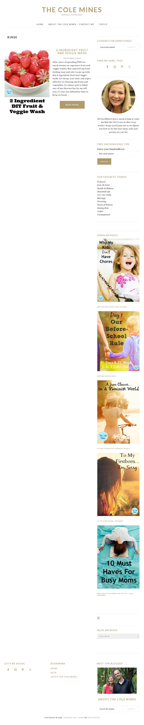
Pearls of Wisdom (105, 205)
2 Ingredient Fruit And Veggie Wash (72, 52)
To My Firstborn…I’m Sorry (110, 521)
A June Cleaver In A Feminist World (113, 448)
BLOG (54, 673)
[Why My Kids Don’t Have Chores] (118, 271)
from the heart (103, 185)
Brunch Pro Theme (74, 717)
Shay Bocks (94, 717)
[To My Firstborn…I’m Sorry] (118, 485)
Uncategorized (103, 214)
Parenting (101, 201)
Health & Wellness (105, 188)
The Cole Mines (72, 10)
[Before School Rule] (118, 341)
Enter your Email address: (111, 149)
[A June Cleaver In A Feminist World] (118, 412)
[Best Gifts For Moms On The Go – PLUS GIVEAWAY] (118, 557)
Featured (101, 182)
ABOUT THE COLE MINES (64, 677)
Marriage (101, 198)
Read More (72, 105)
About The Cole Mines (117, 699)
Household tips (103, 191)
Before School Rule (106, 376)
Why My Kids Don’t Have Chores (112, 307)
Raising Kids (103, 208)
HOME (54, 668)
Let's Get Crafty (104, 195)
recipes (100, 211)
